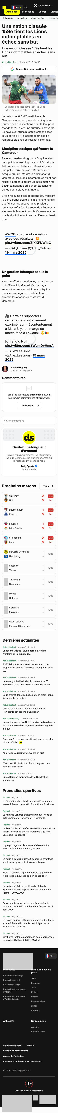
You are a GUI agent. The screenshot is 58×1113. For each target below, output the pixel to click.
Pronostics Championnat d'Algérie (14, 990)
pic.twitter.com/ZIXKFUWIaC (28, 243)
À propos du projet (12, 1045)
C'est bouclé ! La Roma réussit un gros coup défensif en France (26, 765)
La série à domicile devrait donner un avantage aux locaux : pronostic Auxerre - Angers (28, 860)
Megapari (35, 1001)
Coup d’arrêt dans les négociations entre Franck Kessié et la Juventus (28, 696)
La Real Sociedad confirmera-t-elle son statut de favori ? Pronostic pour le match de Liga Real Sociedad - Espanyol (29, 831)
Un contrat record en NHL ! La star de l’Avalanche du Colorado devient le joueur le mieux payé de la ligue (29, 725)
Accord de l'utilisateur (13, 1056)
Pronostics (28, 11)
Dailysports (8, 18)
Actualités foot (37, 18)
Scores (42, 11)
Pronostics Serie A (11, 980)
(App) (42, 1001)
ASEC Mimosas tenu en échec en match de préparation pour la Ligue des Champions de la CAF (28, 667)
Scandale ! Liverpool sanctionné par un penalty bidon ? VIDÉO (28, 741)
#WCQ (10, 234)
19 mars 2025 (15, 252)
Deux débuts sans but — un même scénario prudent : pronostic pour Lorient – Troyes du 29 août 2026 (28, 906)
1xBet (33, 978)
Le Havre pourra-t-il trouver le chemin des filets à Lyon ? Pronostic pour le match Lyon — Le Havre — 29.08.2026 (28, 923)
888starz (35, 1010)
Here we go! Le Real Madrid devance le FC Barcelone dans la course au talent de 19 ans (27, 683)
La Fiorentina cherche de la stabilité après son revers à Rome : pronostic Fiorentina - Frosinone (28, 803)
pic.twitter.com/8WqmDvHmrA (29, 346)
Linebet (34, 996)
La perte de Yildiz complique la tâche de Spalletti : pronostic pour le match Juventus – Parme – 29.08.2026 (27, 889)
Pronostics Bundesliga (13, 975)
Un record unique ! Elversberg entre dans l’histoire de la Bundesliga (25, 652)
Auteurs (35, 1027)
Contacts (30, 1045)
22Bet (34, 1006)
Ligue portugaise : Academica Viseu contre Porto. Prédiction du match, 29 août (26, 847)
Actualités (12, 11)
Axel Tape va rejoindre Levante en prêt (23, 752)
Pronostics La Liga (11, 984)
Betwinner (36, 983)
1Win (33, 987)
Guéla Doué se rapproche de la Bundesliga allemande (25, 779)
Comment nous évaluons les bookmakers (22, 1061)
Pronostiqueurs (38, 1031)
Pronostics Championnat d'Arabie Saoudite (14, 997)
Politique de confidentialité (15, 1050)
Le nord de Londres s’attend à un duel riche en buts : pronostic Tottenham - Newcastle (27, 816)
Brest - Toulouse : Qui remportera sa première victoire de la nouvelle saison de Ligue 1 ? (27, 874)
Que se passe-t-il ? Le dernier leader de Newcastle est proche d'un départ (24, 710)
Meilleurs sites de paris (41, 971)
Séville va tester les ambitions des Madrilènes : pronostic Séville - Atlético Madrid (28, 938)
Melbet (34, 992)
